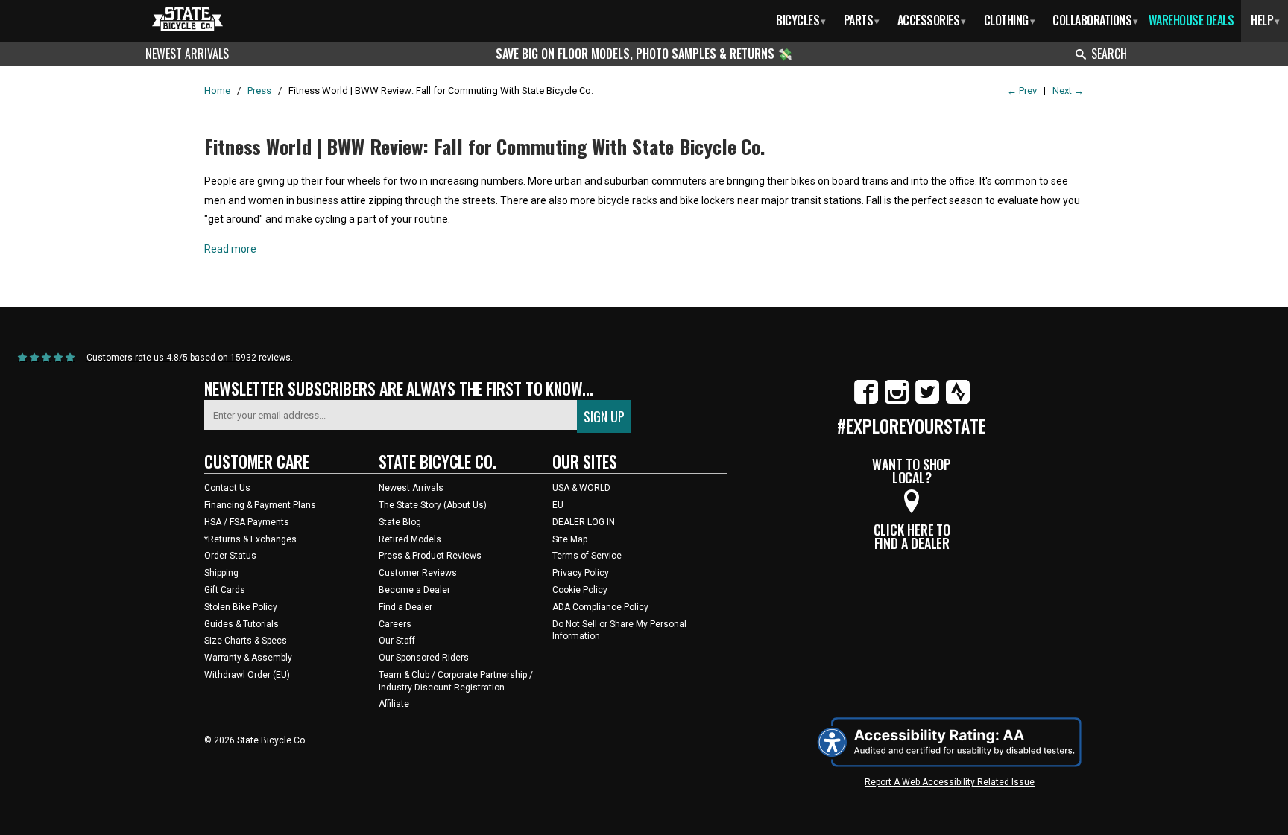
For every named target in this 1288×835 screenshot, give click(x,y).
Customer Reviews (418, 573)
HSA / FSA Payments (246, 522)
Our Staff (397, 640)
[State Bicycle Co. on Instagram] (897, 401)
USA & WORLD (581, 488)
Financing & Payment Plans (260, 505)
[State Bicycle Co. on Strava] (958, 401)
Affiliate (394, 704)
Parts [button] (862, 20)
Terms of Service (587, 555)
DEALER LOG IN (583, 522)
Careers (395, 624)
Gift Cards (224, 590)
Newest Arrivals (187, 54)
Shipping (221, 573)
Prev (1022, 90)
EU (558, 505)
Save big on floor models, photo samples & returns (636, 54)
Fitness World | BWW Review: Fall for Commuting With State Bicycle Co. (484, 146)
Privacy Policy (580, 573)
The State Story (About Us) (433, 505)
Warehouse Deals (1191, 20)
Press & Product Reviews (430, 555)
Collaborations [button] (1095, 20)
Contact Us (227, 488)
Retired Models (410, 539)
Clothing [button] (1009, 20)
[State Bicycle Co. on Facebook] (866, 401)
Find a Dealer (405, 607)
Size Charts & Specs (245, 640)
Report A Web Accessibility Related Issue (950, 782)
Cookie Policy (579, 590)
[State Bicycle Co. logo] (187, 18)
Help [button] (1265, 20)
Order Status (230, 555)
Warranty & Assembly (248, 658)
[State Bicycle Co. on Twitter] (927, 401)
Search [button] (1109, 54)
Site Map (569, 539)
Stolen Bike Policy (240, 607)
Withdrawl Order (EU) (247, 675)
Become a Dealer (414, 590)
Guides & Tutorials (241, 624)
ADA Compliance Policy (600, 607)
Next (1068, 90)
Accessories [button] (931, 20)
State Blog (400, 522)
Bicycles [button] (801, 20)
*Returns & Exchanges (250, 539)
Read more (230, 249)
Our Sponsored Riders (424, 658)
